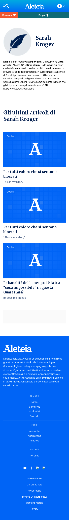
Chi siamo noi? (34, 484)
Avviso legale (34, 490)
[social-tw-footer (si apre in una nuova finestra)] (37, 468)
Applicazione (34, 435)
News (34, 402)
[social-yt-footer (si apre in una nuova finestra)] (24, 468)
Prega (42, 15)
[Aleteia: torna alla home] (34, 6)
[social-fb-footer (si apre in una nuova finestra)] (31, 468)
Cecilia (10, 136)
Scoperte (34, 416)
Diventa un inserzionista (34, 496)
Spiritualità (34, 411)
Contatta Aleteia (34, 502)
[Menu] (12, 6)
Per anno (34, 455)
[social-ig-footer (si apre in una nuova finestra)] (44, 468)
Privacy (34, 508)
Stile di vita (34, 406)
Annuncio (34, 440)
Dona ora (7, 15)
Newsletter (34, 431)
